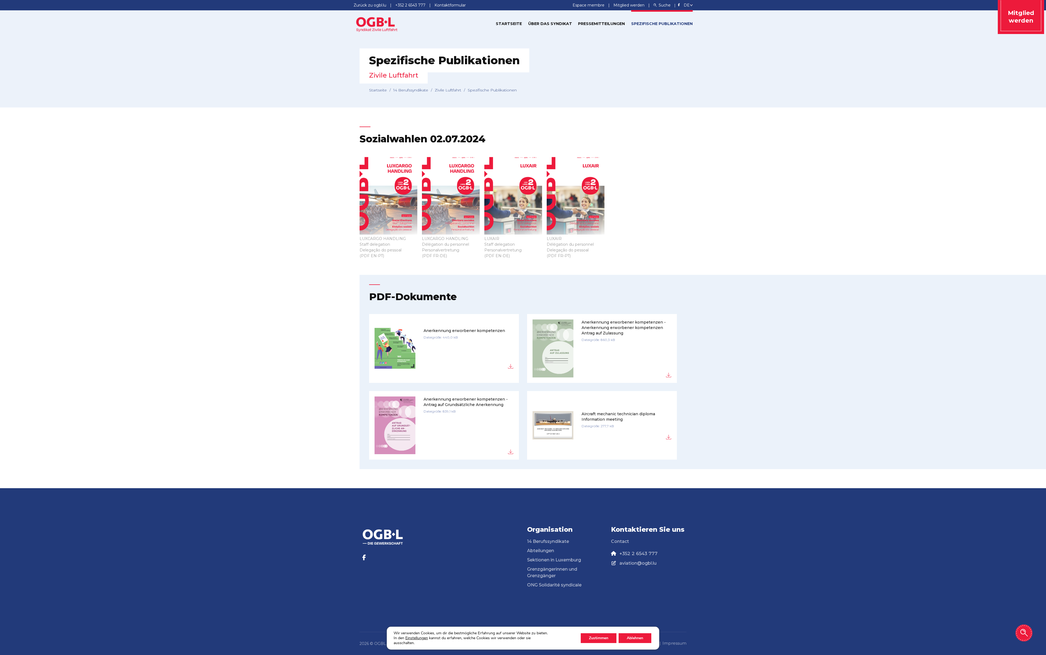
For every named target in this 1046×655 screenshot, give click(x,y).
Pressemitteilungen (601, 23)
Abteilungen (540, 550)
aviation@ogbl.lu (637, 563)
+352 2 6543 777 (638, 553)
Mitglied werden (629, 5)
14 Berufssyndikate (410, 90)
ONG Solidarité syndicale (554, 585)
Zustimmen (598, 638)
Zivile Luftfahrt (448, 90)
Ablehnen (635, 638)
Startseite (509, 23)
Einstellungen (416, 638)
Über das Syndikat (550, 23)
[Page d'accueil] (377, 23)
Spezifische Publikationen (662, 23)
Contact (620, 541)
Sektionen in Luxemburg (554, 559)
